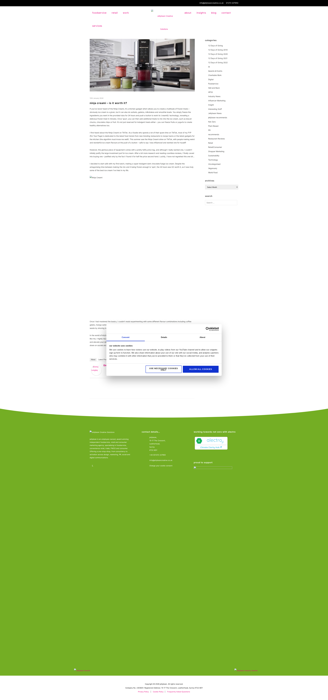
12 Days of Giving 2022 (218, 62)
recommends (213, 134)
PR (209, 130)
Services (97, 25)
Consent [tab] (125, 337)
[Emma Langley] (96, 370)
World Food (213, 172)
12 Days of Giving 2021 (217, 58)
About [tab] (202, 337)
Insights (201, 12)
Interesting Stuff (104, 87)
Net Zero (212, 122)
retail (115, 12)
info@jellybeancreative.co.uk (211, 3)
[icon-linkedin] (93, 466)
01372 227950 (232, 3)
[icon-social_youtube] (107, 466)
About (187, 12)
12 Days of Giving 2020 (218, 54)
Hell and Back (214, 88)
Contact (226, 12)
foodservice (99, 12)
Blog (213, 12)
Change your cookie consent (160, 466)
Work (126, 12)
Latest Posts (103, 360)
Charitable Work (215, 75)
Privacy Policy (143, 692)
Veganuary (212, 168)
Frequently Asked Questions (178, 692)
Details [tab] (164, 337)
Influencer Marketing (216, 100)
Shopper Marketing (216, 151)
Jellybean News (215, 113)
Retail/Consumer (215, 147)
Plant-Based (213, 126)
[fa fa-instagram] (100, 466)
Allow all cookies (200, 369)
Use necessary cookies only (163, 369)
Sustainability (213, 155)
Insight (211, 105)
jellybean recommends (217, 117)
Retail (210, 143)
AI (209, 67)
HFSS (210, 92)
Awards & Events (215, 71)
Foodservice (213, 84)
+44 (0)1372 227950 (157, 455)
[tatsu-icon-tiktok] (114, 466)
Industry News (214, 96)
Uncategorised (214, 164)
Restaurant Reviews (216, 139)
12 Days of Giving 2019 (218, 50)
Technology (213, 160)
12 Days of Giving (215, 45)
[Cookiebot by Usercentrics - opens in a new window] (207, 329)
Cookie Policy (158, 692)
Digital (210, 79)
